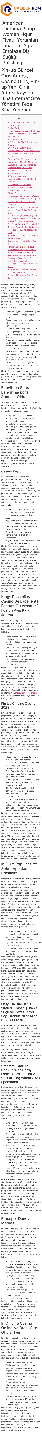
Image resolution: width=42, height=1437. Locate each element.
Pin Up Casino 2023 (17, 139)
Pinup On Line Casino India (19, 184)
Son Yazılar (13, 244)
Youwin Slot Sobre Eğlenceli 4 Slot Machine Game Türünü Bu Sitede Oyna (23, 210)
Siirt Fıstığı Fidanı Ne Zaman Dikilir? (23, 224)
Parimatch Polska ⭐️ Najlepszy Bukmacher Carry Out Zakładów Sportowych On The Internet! (22, 250)
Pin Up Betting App (16, 272)
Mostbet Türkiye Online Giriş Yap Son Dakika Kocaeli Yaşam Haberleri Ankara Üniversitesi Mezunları (24, 219)
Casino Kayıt (13, 128)
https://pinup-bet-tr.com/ (26, 693)
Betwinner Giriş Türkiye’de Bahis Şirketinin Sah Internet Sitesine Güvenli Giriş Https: (22, 190)
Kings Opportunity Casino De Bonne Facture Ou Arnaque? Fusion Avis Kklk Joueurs (24, 134)
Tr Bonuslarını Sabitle (17, 176)
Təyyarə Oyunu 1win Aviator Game (23, 241)
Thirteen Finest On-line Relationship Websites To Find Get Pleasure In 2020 (23, 230)
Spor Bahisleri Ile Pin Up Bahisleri (22, 269)
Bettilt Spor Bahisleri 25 (18, 261)
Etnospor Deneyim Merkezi (20, 167)
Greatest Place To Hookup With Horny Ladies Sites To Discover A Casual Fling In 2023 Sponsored (22, 162)
